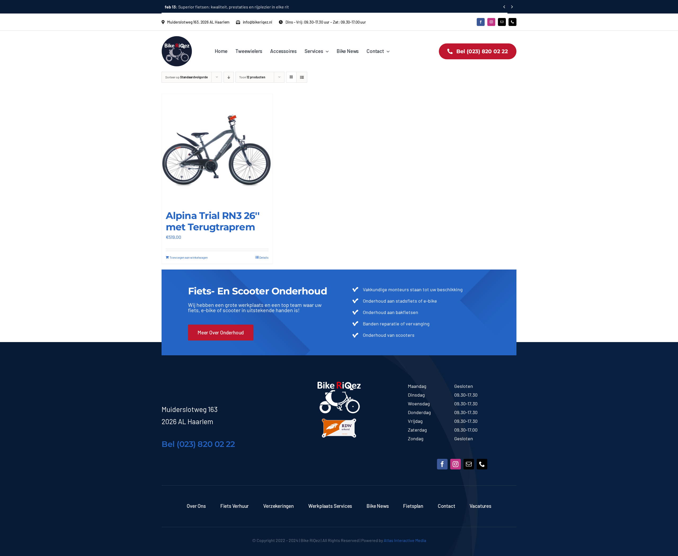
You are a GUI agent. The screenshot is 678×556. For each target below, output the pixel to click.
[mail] (502, 22)
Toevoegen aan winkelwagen (189, 257)
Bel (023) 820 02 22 (198, 444)
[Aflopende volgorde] (229, 77)
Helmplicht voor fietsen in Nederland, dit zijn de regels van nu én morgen (239, 6)
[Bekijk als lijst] (302, 77)
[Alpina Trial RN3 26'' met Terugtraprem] (217, 149)
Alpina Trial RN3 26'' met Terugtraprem (212, 221)
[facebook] (481, 22)
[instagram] (491, 22)
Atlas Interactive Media (405, 540)
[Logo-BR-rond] (177, 38)
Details (264, 257)
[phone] (512, 22)
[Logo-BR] (339, 384)
